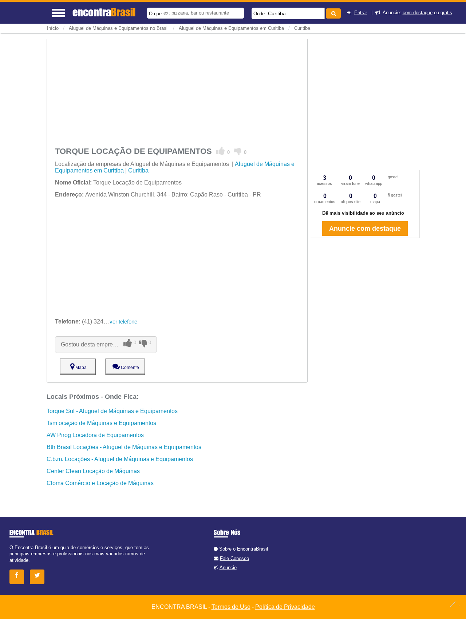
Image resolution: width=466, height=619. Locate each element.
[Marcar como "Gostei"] (220, 151)
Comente (129, 367)
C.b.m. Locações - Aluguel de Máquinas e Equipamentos (120, 459)
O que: (156, 13)
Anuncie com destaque (365, 228)
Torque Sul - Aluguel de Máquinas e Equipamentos (112, 411)
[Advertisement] (177, 90)
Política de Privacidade (285, 607)
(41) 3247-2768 (88, 321)
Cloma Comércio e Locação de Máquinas (100, 483)
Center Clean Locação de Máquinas (93, 471)
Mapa (80, 367)
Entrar (360, 12)
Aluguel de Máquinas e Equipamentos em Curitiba (231, 28)
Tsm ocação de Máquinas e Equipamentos (101, 423)
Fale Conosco (234, 558)
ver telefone (123, 321)
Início (53, 28)
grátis (446, 12)
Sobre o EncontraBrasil (243, 549)
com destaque (418, 12)
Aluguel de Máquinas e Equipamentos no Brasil (119, 28)
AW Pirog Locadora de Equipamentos (95, 435)
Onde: (259, 13)
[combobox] (288, 13)
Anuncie (228, 567)
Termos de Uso (231, 607)
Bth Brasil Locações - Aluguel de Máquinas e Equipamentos (124, 447)
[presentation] (323, 13)
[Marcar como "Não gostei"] (238, 151)
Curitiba (277, 13)
